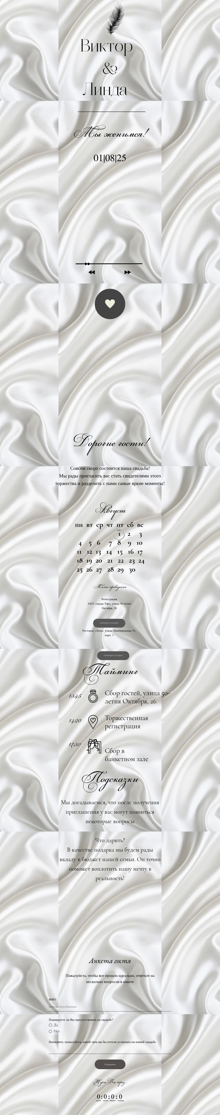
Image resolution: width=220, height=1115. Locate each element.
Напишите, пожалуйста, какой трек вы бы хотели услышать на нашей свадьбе (102, 1042)
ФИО (52, 999)
